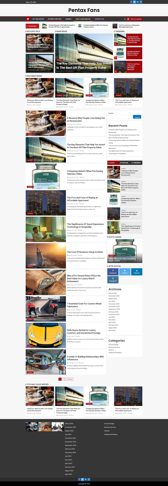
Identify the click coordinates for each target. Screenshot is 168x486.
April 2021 (112, 330)
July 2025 (111, 301)
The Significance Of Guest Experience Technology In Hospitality (131, 228)
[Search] (125, 19)
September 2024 (114, 309)
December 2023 (113, 314)
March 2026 (112, 293)
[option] (84, 53)
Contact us (99, 19)
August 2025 (112, 298)
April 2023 (112, 322)
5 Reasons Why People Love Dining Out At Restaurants (129, 173)
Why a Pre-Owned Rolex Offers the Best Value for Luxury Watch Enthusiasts (84, 278)
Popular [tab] (125, 163)
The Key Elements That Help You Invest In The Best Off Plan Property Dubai (39, 65)
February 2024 (113, 312)
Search (110, 113)
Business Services (54, 19)
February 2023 (113, 325)
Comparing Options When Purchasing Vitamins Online (133, 53)
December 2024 (113, 304)
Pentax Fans (84, 10)
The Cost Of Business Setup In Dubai (85, 252)
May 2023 (111, 320)
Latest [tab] (112, 163)
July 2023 (111, 317)
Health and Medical (83, 19)
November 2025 (114, 296)
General (69, 19)
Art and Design (38, 19)
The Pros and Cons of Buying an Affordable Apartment (129, 214)
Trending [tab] (137, 163)
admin (40, 49)
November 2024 (114, 306)
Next (70, 379)
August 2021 (112, 328)
